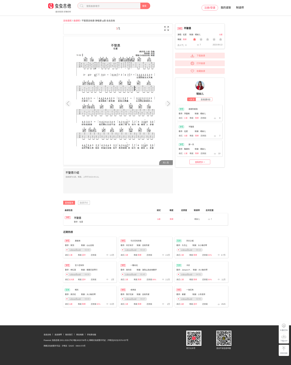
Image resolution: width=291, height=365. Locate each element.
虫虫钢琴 (58, 335)
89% (154, 280)
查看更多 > (200, 162)
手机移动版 (91, 335)
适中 (84, 255)
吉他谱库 (67, 20)
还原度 (184, 210)
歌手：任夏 (78, 222)
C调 (185, 118)
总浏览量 (210, 210)
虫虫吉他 (47, 335)
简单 (185, 39)
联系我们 (69, 335)
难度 (171, 210)
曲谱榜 (77, 20)
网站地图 (80, 335)
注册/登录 (209, 7)
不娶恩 (77, 218)
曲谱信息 (69, 210)
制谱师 (240, 7)
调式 (159, 210)
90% (210, 280)
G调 (185, 136)
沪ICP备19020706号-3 (78, 340)
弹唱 (68, 217)
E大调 (71, 280)
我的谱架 (226, 7)
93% (210, 255)
